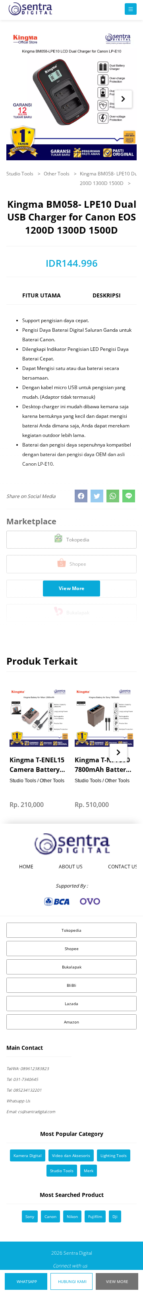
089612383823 (27, 1068)
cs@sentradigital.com (30, 1111)
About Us (71, 866)
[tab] (41, 299)
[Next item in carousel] (123, 99)
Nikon (72, 1216)
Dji (115, 1216)
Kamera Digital (28, 1155)
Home (26, 866)
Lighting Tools (113, 1155)
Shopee (72, 948)
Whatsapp (27, 1281)
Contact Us (123, 866)
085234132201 (24, 1090)
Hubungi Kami (72, 1281)
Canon (50, 1216)
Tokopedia (71, 930)
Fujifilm (95, 1216)
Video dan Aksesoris (71, 1155)
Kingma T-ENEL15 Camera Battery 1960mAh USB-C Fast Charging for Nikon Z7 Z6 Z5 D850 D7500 (37, 765)
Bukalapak (71, 967)
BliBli (71, 985)
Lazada (71, 1003)
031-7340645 (22, 1079)
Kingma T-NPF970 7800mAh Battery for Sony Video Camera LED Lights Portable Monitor (102, 765)
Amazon (71, 1022)
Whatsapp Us (18, 1101)
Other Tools (57, 173)
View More (117, 1281)
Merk (88, 1170)
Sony (29, 1216)
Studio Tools (20, 173)
